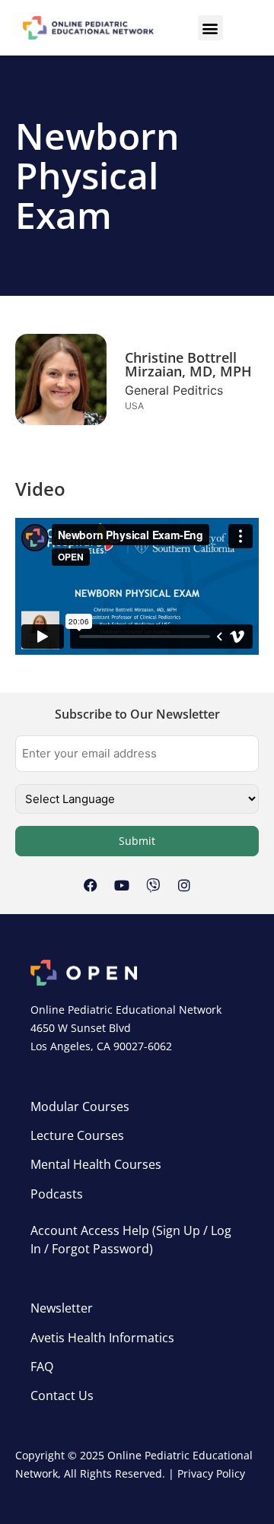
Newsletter (61, 1308)
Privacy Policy (211, 1473)
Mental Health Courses (95, 1164)
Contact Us (62, 1395)
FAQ (41, 1366)
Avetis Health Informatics (102, 1337)
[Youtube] (121, 885)
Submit (137, 840)
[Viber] (153, 885)
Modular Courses (79, 1106)
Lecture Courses (77, 1135)
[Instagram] (184, 885)
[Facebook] (90, 885)
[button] (210, 27)
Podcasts (56, 1194)
